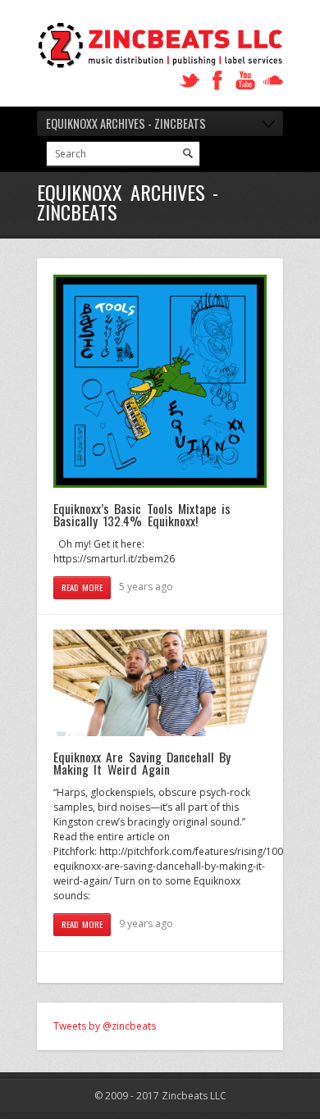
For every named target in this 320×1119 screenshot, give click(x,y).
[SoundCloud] (273, 81)
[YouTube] (245, 81)
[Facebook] (217, 81)
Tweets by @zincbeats (104, 1026)
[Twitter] (189, 81)
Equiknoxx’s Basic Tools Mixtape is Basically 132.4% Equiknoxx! (142, 514)
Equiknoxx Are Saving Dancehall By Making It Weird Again (142, 763)
